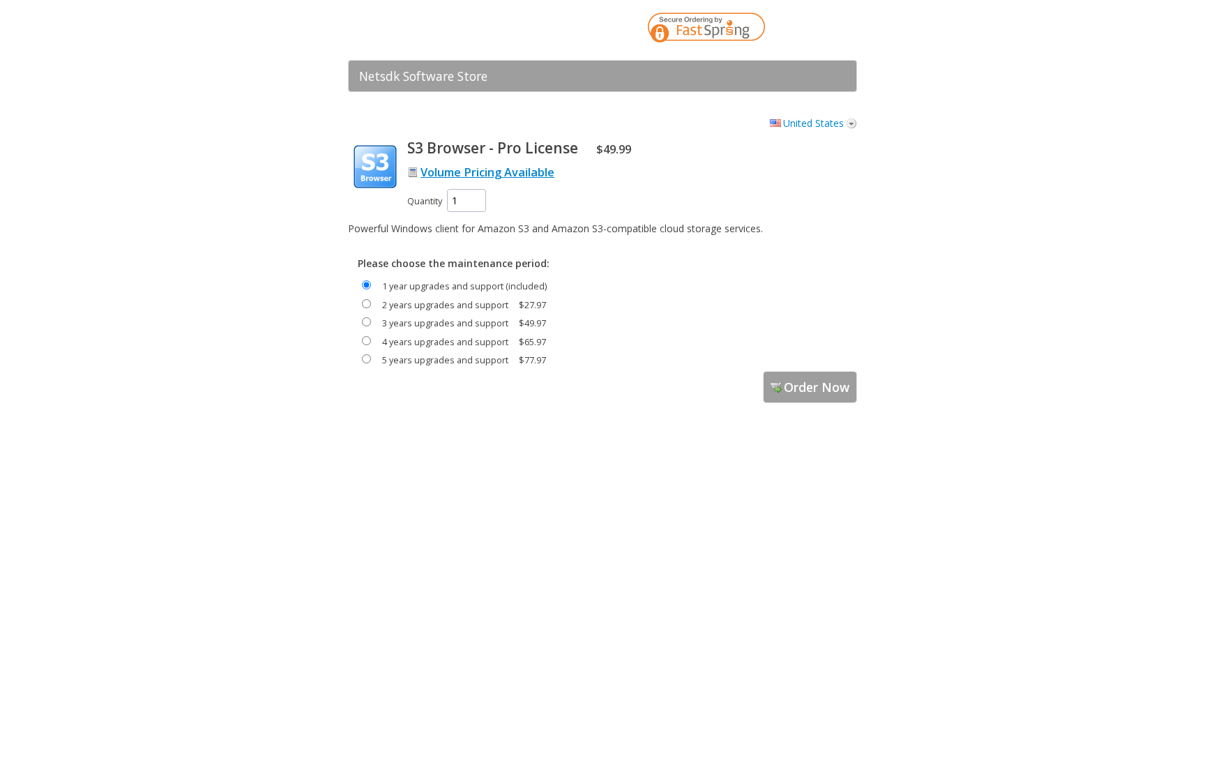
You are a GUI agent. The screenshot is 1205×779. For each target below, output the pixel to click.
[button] (819, 30)
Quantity (424, 201)
